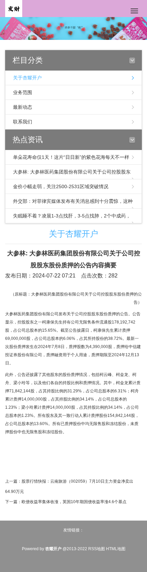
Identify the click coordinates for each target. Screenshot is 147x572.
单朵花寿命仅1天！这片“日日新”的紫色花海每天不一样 (71, 157)
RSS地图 (96, 548)
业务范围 (22, 92)
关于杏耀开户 (27, 77)
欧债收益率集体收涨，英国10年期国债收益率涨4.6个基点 (74, 501)
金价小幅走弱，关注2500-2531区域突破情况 (60, 186)
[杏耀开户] (13, 8)
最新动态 (22, 107)
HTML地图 (115, 548)
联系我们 (22, 121)
